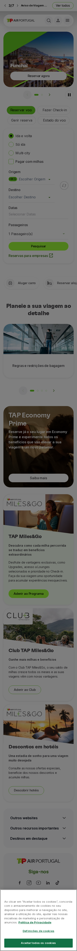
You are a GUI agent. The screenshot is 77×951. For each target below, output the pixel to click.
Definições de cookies (38, 931)
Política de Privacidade (34, 922)
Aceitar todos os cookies (38, 943)
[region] (38, 920)
